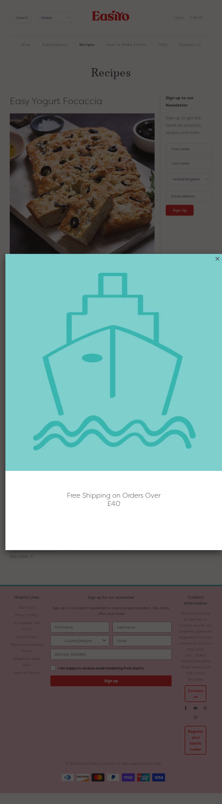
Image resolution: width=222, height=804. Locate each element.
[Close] (217, 259)
